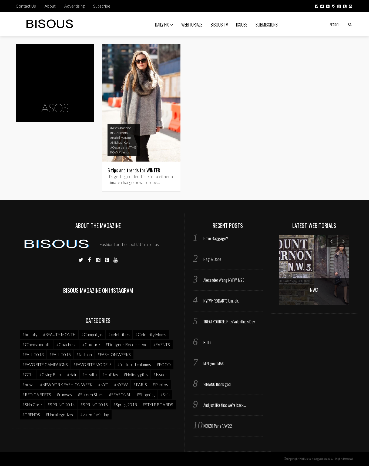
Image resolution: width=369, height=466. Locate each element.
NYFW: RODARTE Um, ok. (221, 301)
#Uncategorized (60, 414)
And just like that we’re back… (224, 405)
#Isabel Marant (120, 138)
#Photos (160, 384)
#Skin (165, 394)
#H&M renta (119, 133)
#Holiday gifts (136, 374)
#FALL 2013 (33, 354)
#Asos (114, 128)
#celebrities (119, 334)
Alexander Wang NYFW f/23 (223, 280)
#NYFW (121, 384)
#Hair (72, 374)
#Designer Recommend (126, 344)
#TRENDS (31, 414)
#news (28, 384)
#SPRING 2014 (61, 404)
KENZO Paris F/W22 (217, 426)
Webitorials (192, 24)
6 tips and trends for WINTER (134, 170)
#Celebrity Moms (150, 334)
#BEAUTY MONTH (59, 334)
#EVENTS (161, 344)
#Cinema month (36, 344)
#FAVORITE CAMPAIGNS (45, 364)
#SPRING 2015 (94, 404)
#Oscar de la (118, 147)
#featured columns (134, 364)
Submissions (267, 24)
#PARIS (140, 384)
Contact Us (26, 6)
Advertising (74, 6)
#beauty (29, 334)
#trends (124, 152)
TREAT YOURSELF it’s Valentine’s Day (229, 321)
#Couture (91, 344)
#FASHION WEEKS (114, 354)
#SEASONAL (120, 394)
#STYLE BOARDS (158, 404)
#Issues (160, 374)
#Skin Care (32, 404)
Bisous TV (219, 24)
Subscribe (101, 6)
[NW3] (314, 269)
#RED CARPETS (36, 394)
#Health (89, 374)
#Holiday (110, 374)
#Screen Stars (90, 394)
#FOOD (164, 364)
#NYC (103, 384)
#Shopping (146, 394)
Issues (241, 24)
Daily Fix (162, 24)
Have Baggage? (215, 238)
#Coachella (66, 344)
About (50, 6)
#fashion (125, 128)
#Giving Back (50, 374)
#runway (64, 394)
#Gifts (27, 374)
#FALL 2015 (60, 354)
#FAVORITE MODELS (92, 364)
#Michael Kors (120, 142)
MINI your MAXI (213, 363)
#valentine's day (94, 414)
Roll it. (208, 342)
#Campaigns (92, 334)
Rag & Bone (212, 259)
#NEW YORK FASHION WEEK (66, 384)
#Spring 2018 (125, 404)
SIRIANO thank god (217, 384)
